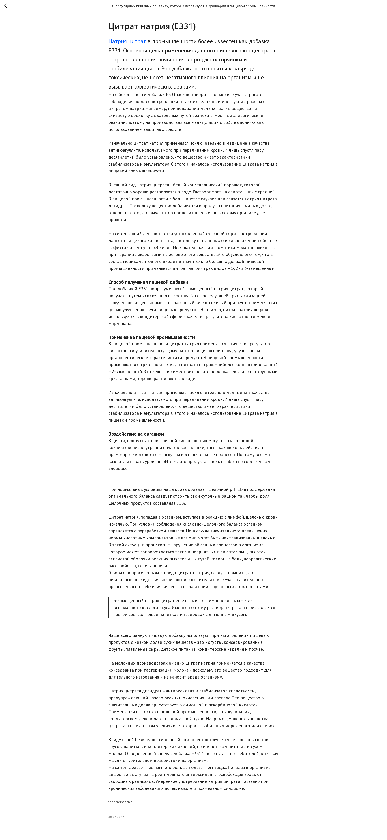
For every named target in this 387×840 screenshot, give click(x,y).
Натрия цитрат (127, 41)
